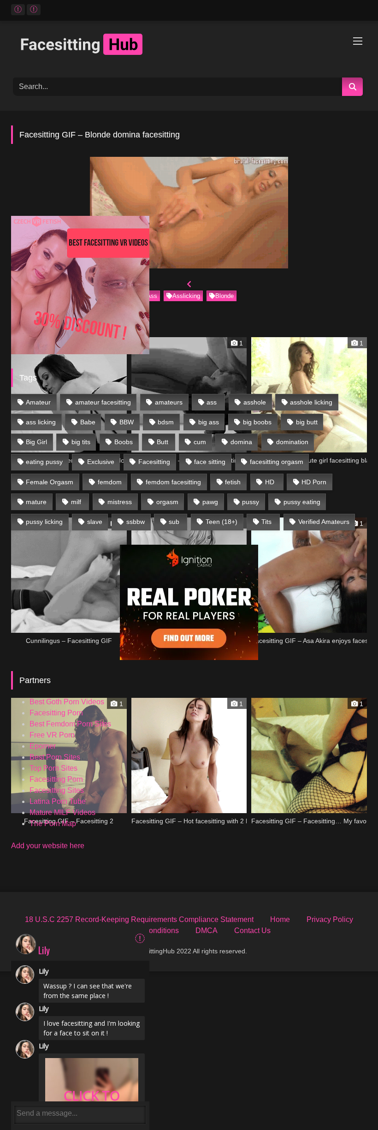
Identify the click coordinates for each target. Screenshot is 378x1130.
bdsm (166, 422)
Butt (162, 442)
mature (36, 502)
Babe (87, 422)
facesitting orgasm (276, 461)
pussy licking (44, 521)
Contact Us (252, 930)
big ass (208, 422)
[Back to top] (350, 1103)
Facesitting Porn (56, 713)
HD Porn (313, 482)
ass (212, 402)
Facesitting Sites (57, 790)
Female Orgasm (49, 482)
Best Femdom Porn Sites (70, 724)
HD (269, 482)
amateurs (169, 402)
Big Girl (36, 442)
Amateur (38, 402)
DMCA (206, 930)
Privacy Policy (330, 919)
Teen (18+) (221, 521)
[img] (140, 938)
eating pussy (44, 461)
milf (76, 502)
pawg (210, 502)
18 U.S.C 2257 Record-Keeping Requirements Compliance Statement (139, 919)
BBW (126, 422)
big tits (80, 442)
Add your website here (47, 846)
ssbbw (135, 521)
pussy (250, 502)
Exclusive (100, 461)
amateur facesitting (103, 402)
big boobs (257, 422)
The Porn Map (53, 823)
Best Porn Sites (55, 757)
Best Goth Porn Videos (67, 702)
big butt (307, 422)
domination (292, 442)
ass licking (41, 422)
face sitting (209, 461)
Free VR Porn (52, 735)
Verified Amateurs (323, 521)
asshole (254, 402)
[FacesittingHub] (189, 46)
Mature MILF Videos (62, 812)
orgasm (167, 502)
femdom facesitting (173, 482)
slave (94, 521)
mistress (119, 502)
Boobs (123, 442)
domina (241, 442)
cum (200, 442)
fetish (233, 482)
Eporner (43, 746)
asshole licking (311, 402)
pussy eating (302, 502)
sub (174, 521)
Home (280, 919)
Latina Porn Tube (58, 801)
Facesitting (154, 461)
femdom (110, 482)
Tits (266, 521)
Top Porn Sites (53, 768)
